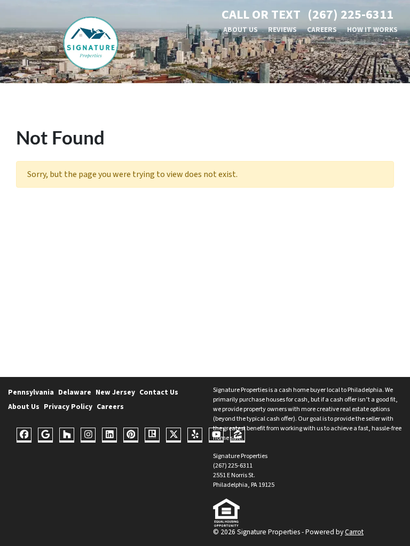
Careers (322, 30)
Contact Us (158, 392)
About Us (240, 30)
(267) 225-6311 (350, 14)
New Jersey (115, 392)
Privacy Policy (68, 407)
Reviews (282, 30)
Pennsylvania (31, 392)
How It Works (372, 30)
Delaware (74, 392)
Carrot (354, 532)
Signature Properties (240, 390)
